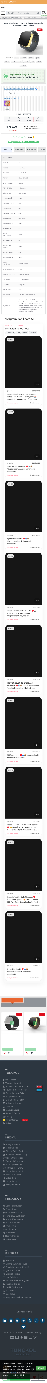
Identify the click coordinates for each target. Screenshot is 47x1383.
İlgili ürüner (12, 1000)
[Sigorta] (23, 1326)
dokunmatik (16, 61)
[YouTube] (17, 1320)
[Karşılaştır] (9, 1053)
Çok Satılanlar (12, 1005)
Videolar (24, 332)
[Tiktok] (36, 1320)
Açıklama (19, 149)
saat (30, 58)
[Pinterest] (29, 1320)
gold (37, 58)
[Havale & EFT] (25, 1337)
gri (33, 61)
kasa (26, 61)
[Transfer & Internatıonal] (21, 1337)
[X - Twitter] (23, 1320)
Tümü (18, 332)
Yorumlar (31, 149)
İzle (37, 384)
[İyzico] (30, 1337)
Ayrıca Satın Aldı (34, 1005)
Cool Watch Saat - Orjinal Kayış (12, 1037)
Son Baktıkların (34, 1000)
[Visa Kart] (12, 1337)
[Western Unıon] (35, 1337)
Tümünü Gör (10, 332)
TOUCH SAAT (8, 17)
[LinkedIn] (4, 1320)
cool (16, 58)
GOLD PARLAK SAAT (17, 17)
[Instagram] (11, 1320)
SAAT (3, 17)
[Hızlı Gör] (12, 1023)
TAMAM (41, 1368)
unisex (23, 65)
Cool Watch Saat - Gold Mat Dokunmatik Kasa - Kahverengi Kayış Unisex (35, 1038)
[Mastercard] (17, 1337)
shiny (7, 61)
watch (23, 58)
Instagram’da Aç (12, 403)
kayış (39, 61)
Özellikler (7, 149)
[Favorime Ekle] (4, 1053)
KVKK (14, 1372)
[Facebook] (42, 1320)
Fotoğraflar (33, 332)
